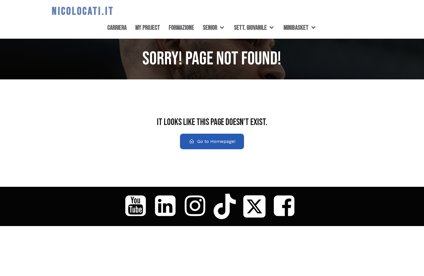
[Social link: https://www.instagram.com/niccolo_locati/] (197, 206)
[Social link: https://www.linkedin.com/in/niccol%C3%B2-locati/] (167, 206)
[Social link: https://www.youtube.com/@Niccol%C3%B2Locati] (138, 206)
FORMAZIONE (181, 28)
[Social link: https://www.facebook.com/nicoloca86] (286, 206)
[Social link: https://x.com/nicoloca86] (256, 206)
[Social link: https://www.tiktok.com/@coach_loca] (227, 206)
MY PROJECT (147, 28)
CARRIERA (117, 28)
